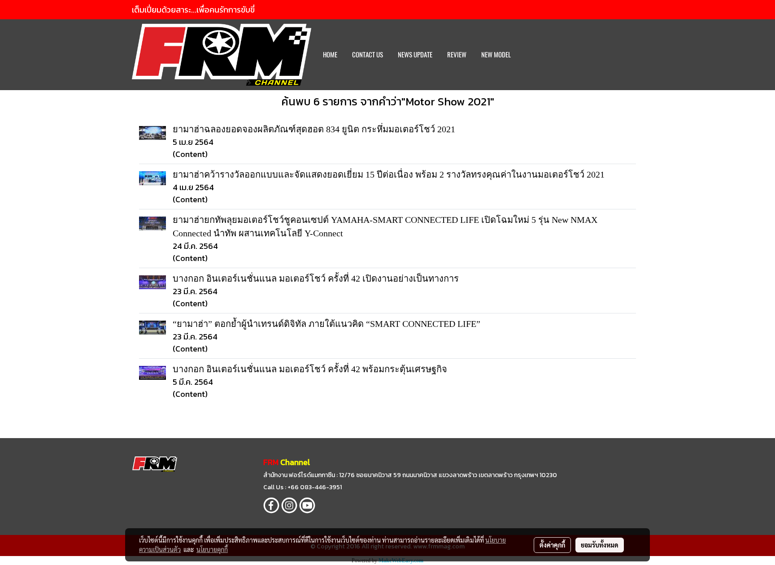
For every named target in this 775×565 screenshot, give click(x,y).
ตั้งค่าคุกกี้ (552, 545)
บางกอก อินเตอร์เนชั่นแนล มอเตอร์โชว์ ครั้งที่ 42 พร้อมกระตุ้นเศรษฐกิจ (310, 369)
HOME (330, 54)
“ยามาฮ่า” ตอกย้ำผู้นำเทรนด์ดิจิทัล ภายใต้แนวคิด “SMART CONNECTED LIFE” (326, 324)
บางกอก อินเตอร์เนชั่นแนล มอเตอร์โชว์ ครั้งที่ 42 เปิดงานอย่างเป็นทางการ (316, 278)
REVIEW (456, 54)
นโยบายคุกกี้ (212, 549)
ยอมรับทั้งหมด (599, 545)
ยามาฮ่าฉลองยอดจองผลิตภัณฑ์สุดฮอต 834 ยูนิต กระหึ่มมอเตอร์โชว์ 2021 (314, 129)
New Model (496, 54)
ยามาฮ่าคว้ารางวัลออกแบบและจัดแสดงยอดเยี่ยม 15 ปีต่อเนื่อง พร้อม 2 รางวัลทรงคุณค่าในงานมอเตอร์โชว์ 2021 (389, 174)
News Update (415, 54)
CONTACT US (367, 54)
